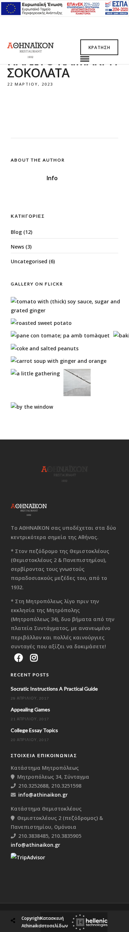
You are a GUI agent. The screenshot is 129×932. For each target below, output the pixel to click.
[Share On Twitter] (31, 903)
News (17, 246)
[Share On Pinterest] (42, 903)
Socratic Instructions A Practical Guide (54, 689)
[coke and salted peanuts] (44, 348)
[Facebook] (18, 657)
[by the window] (32, 406)
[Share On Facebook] (19, 903)
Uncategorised (29, 261)
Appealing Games (30, 709)
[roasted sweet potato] (41, 323)
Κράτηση (99, 47)
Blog (16, 232)
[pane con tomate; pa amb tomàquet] (60, 335)
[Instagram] (34, 657)
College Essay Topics (34, 730)
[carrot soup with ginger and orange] (58, 360)
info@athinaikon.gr (43, 794)
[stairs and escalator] (77, 394)
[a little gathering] (35, 373)
